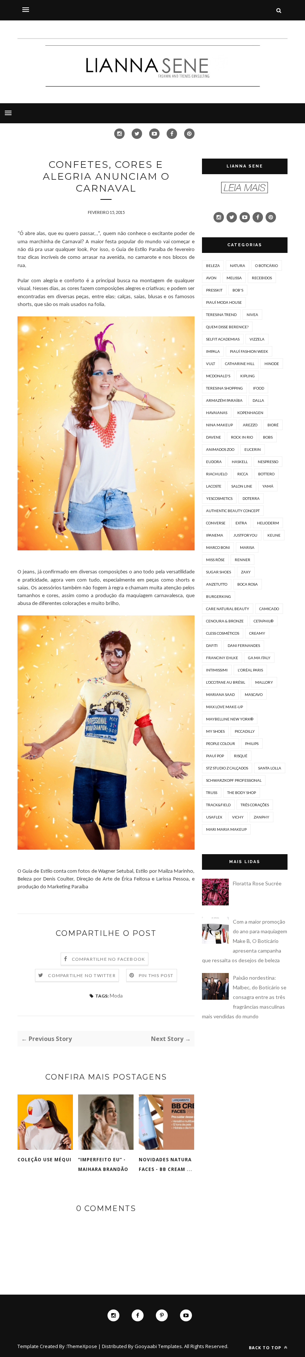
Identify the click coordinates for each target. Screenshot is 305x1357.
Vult (210, 363)
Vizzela (257, 339)
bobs (268, 437)
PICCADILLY (245, 731)
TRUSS (211, 792)
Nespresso (268, 461)
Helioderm (268, 523)
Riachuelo (216, 474)
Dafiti (212, 645)
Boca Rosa (247, 584)
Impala (213, 351)
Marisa (247, 547)
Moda (116, 995)
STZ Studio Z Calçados (227, 768)
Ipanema (214, 535)
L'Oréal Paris (250, 670)
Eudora (214, 461)
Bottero (266, 474)
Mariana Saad (220, 694)
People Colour (220, 743)
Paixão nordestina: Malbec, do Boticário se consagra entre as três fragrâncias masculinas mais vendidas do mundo (244, 996)
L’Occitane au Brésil (225, 682)
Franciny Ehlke (222, 657)
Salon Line (241, 486)
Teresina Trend (221, 314)
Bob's (237, 290)
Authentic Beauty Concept (233, 510)
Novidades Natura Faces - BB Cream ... (165, 1164)
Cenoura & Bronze (225, 621)
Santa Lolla (269, 768)
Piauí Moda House (224, 302)
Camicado (269, 608)
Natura (237, 265)
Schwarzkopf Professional (233, 780)
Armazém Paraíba (224, 400)
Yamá (267, 486)
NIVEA (252, 314)
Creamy (257, 633)
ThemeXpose (82, 1346)
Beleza (213, 265)
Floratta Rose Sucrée (257, 883)
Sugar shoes (218, 572)
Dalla (258, 400)
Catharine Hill (239, 363)
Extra (241, 523)
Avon (211, 278)
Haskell (240, 461)
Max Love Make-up (224, 706)
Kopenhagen (250, 412)
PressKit (214, 290)
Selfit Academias (223, 339)
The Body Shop (241, 792)
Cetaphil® (263, 621)
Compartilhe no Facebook (108, 959)
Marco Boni (218, 547)
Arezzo (250, 425)
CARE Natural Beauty (227, 608)
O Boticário (266, 265)
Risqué (240, 756)
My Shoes (215, 731)
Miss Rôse (215, 559)
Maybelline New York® (229, 719)
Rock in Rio (242, 437)
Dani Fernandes (244, 645)
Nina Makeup (219, 425)
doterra (251, 498)
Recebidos (262, 278)
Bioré (273, 425)
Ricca (242, 474)
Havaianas (216, 412)
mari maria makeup (226, 829)
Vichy (238, 817)
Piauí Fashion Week (249, 351)
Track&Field (218, 805)
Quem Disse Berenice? (227, 327)
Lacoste (213, 486)
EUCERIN (252, 449)
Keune (273, 535)
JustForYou (245, 535)
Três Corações (255, 805)
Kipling (247, 376)
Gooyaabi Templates (158, 1346)
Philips (252, 743)
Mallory (264, 682)
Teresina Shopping (224, 388)
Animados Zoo (220, 449)
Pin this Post (156, 975)
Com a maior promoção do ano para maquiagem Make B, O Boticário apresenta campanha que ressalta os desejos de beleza (244, 940)
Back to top (266, 1347)
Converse (215, 523)
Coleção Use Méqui (44, 1159)
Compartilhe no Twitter (81, 975)
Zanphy (261, 817)
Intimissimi (217, 670)
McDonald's (218, 376)
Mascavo (254, 694)
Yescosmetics (219, 498)
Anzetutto (216, 584)
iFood (258, 388)
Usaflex (214, 817)
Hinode (271, 363)
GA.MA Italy (259, 657)
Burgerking (218, 596)
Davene (213, 437)
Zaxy (246, 572)
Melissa (234, 278)
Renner (242, 559)
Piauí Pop (215, 756)
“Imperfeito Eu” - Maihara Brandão (103, 1164)
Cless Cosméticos (222, 633)
